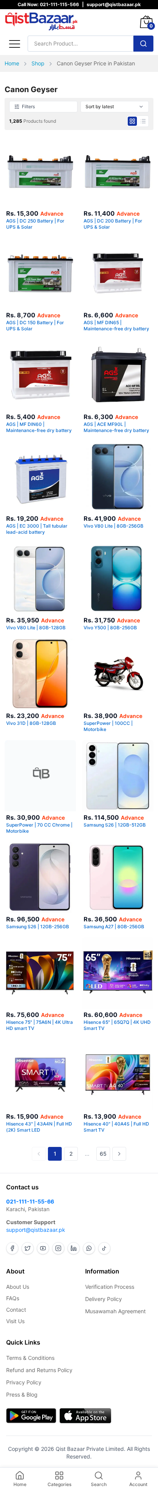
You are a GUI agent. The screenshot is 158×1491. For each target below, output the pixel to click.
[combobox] (115, 106)
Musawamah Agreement (115, 1311)
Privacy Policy (23, 1382)
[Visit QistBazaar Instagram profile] (58, 1248)
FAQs (12, 1298)
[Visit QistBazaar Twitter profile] (27, 1248)
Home (12, 63)
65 (103, 1153)
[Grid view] (132, 121)
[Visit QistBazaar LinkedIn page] (73, 1248)
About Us (17, 1286)
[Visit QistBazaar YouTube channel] (43, 1248)
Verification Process (109, 1286)
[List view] (143, 121)
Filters (28, 106)
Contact (16, 1309)
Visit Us (15, 1321)
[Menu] (15, 44)
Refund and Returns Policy (39, 1370)
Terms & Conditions (30, 1358)
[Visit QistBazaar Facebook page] (12, 1248)
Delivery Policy (103, 1299)
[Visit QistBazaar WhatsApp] (89, 1248)
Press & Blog (22, 1394)
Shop (37, 63)
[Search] (143, 44)
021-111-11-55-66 (30, 1201)
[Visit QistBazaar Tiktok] (104, 1248)
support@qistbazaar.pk (35, 1229)
